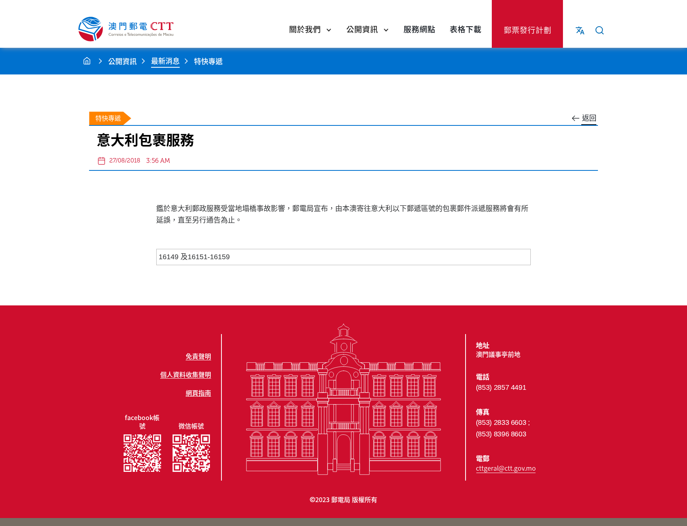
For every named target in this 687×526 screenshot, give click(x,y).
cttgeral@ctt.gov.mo (506, 468)
